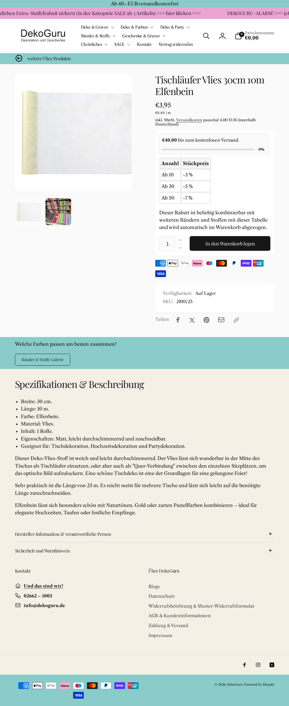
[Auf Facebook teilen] (178, 320)
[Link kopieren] (236, 320)
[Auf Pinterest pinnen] (206, 320)
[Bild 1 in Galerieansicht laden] (28, 211)
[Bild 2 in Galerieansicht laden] (58, 211)
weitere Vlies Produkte (49, 58)
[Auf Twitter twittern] (192, 320)
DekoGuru (235, 684)
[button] (97, 27)
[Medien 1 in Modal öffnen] (73, 132)
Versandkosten (189, 120)
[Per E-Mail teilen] (221, 319)
